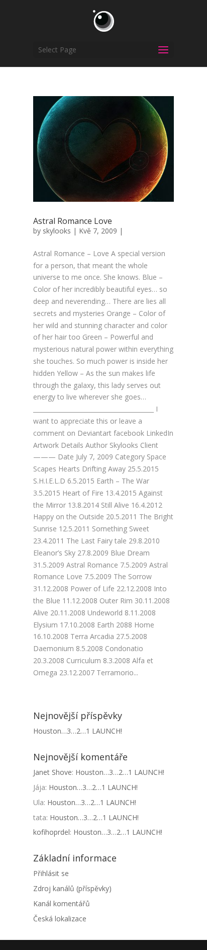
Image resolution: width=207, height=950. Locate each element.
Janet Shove (52, 772)
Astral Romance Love (72, 220)
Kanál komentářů (61, 903)
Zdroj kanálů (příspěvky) (72, 888)
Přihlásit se (51, 873)
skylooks (57, 230)
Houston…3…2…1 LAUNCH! (77, 731)
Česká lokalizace (59, 918)
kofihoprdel (51, 832)
